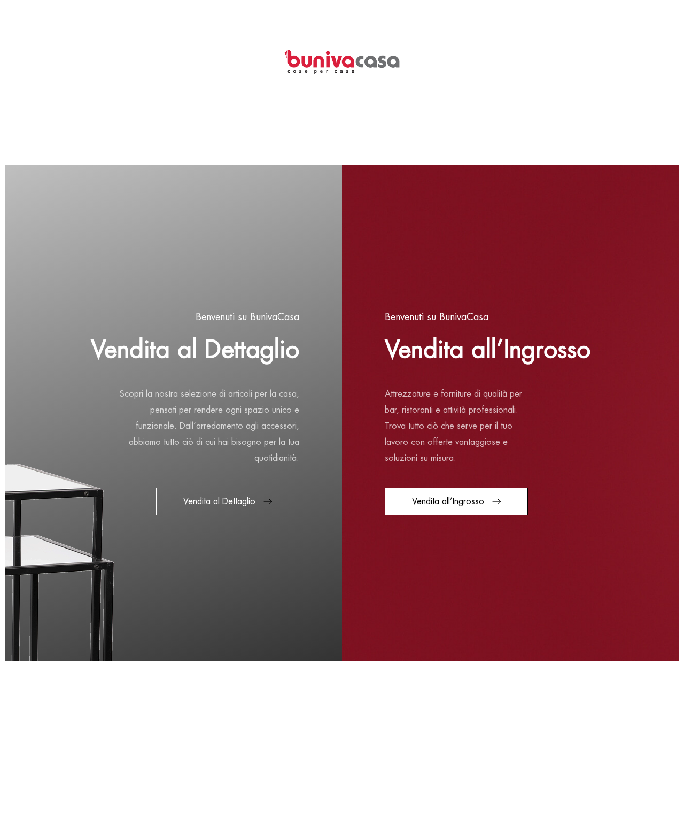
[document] (342, 413)
